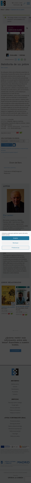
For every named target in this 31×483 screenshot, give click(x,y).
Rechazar (15, 243)
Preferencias (15, 247)
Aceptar (15, 238)
